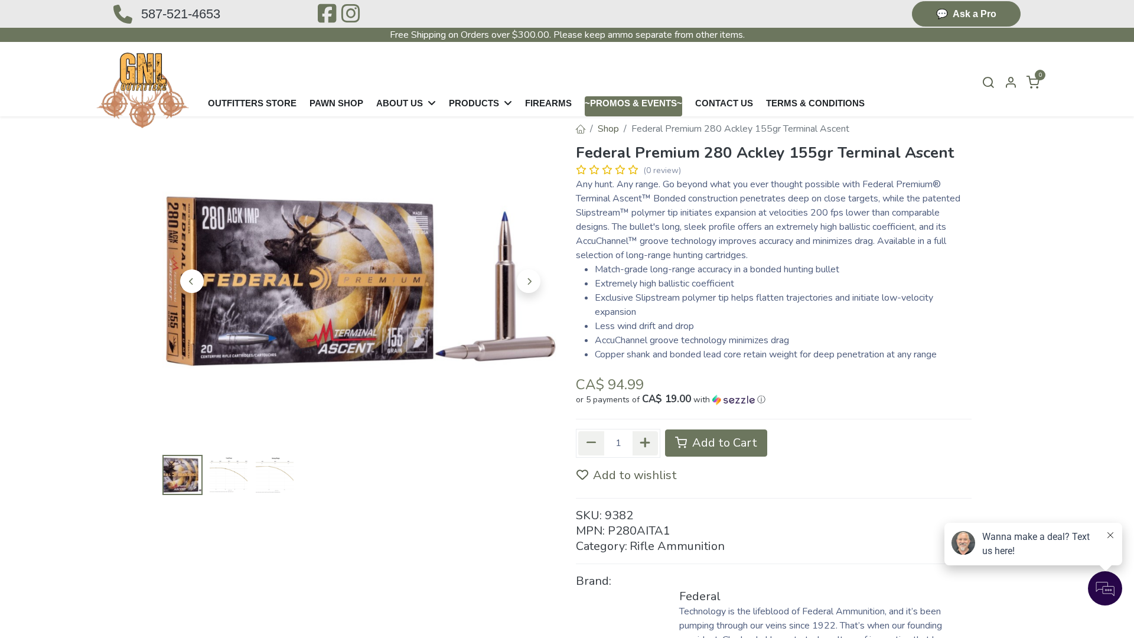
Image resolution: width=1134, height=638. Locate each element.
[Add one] (646, 443)
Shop (608, 128)
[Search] (988, 83)
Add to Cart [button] (723, 443)
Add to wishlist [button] (635, 475)
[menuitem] (252, 106)
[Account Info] (1010, 83)
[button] (191, 281)
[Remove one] (591, 443)
